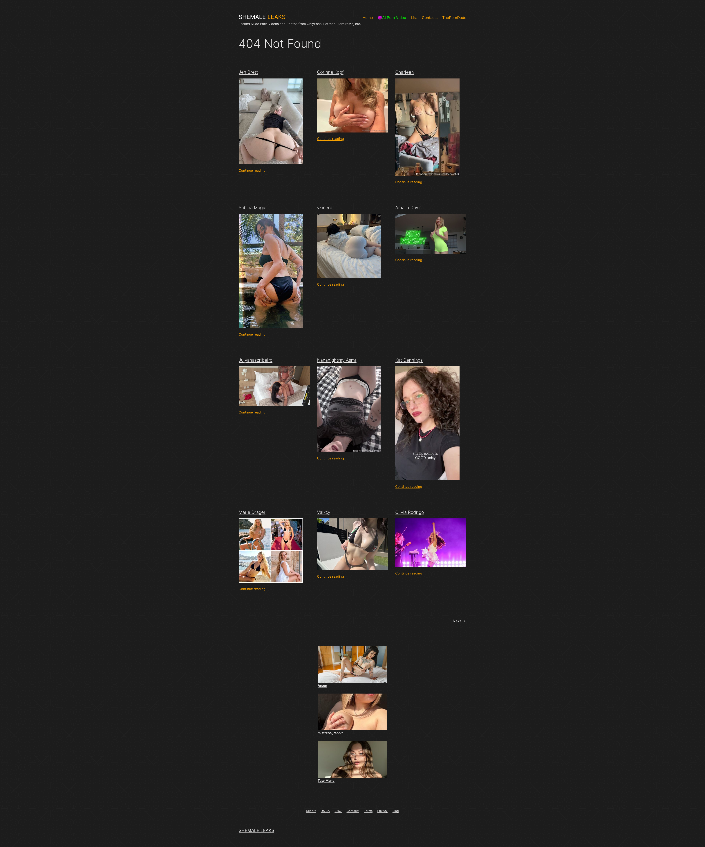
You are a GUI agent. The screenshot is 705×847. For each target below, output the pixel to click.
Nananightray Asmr (337, 360)
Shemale (262, 16)
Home (368, 17)
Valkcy (323, 512)
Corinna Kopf (330, 72)
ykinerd (324, 207)
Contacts (430, 17)
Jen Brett (248, 72)
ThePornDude (454, 17)
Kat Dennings (409, 360)
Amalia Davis (408, 207)
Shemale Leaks (256, 830)
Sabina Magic (252, 207)
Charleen (404, 72)
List (414, 17)
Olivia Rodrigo (409, 512)
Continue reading (252, 170)
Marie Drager (252, 512)
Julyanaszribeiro (255, 360)
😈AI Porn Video (392, 17)
